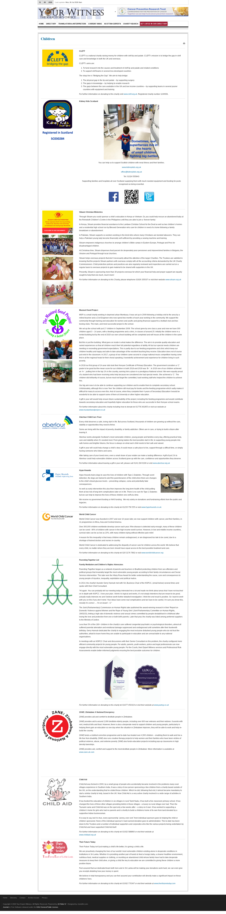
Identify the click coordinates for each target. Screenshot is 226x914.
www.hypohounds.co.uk (151, 507)
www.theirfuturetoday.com (164, 883)
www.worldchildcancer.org (152, 553)
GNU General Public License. (47, 907)
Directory (51, 24)
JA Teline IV (61, 904)
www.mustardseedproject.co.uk (92, 410)
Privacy (45, 898)
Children (48, 38)
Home (41, 24)
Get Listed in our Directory (154, 24)
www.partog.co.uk (161, 705)
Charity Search (130, 24)
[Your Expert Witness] (71, 14)
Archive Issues (33, 898)
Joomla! (6, 907)
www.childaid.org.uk (87, 835)
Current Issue (95, 24)
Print (184, 43)
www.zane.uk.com (86, 752)
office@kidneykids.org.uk (131, 172)
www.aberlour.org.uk (161, 463)
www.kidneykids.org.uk (131, 167)
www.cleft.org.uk (130, 94)
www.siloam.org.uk (173, 280)
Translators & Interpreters (72, 24)
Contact (22, 898)
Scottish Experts (112, 24)
